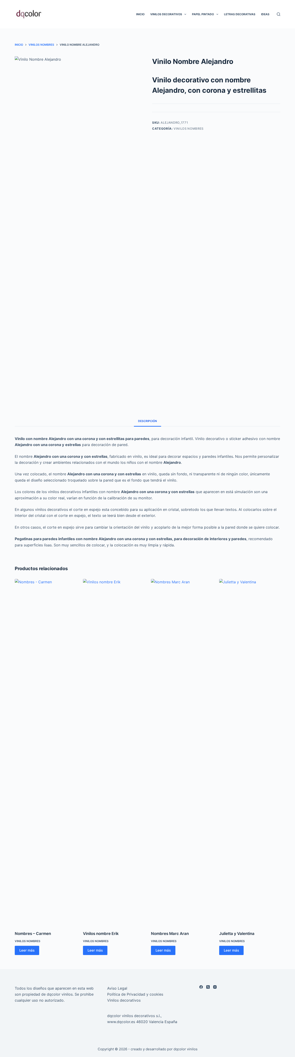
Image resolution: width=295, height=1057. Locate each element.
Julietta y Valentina (236, 933)
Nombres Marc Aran (170, 933)
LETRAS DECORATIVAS (239, 14)
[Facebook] (201, 987)
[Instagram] (215, 987)
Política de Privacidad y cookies (135, 994)
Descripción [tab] (147, 421)
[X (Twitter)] (208, 987)
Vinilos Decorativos (166, 14)
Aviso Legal (117, 988)
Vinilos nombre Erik (101, 933)
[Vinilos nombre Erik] (113, 752)
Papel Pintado (203, 14)
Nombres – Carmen (33, 933)
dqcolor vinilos (186, 1049)
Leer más (27, 950)
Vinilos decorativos (124, 1000)
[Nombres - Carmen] (45, 752)
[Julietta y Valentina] (249, 752)
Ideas (265, 14)
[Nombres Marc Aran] (181, 752)
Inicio (140, 14)
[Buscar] (278, 14)
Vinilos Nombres (189, 128)
